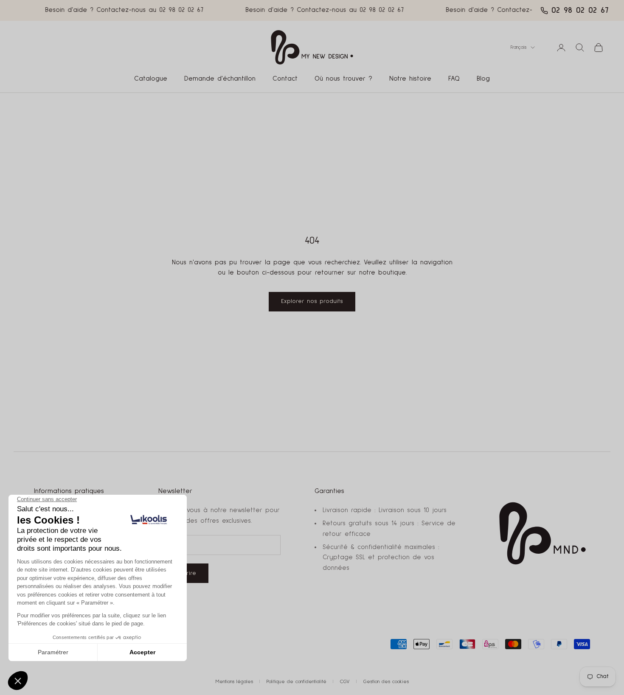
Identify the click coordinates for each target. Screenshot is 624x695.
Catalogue (150, 79)
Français (518, 47)
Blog (483, 79)
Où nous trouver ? (343, 79)
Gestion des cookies (386, 681)
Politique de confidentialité (296, 681)
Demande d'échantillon (220, 79)
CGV (345, 681)
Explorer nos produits (312, 301)
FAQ (454, 79)
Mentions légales (234, 681)
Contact (285, 79)
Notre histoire (410, 79)
